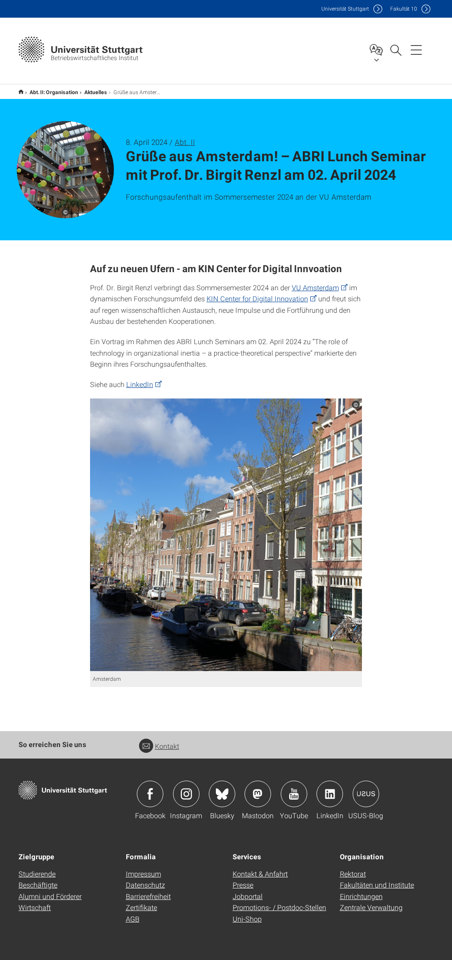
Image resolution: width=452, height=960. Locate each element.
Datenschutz (145, 884)
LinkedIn (139, 384)
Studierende (37, 873)
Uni (345, 8)
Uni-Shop (247, 918)
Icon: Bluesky (222, 794)
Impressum (143, 873)
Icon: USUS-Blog (366, 794)
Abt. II (185, 142)
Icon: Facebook (150, 794)
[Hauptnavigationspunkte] (416, 49)
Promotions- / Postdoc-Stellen (279, 907)
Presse (243, 884)
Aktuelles (95, 91)
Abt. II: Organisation (54, 91)
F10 (403, 8)
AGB (132, 918)
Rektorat (353, 873)
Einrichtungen (361, 896)
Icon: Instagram (186, 794)
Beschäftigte (38, 884)
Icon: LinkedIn (329, 794)
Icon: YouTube (294, 794)
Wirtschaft (35, 907)
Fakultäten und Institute (377, 884)
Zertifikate (141, 907)
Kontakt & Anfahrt (260, 873)
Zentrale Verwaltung (371, 907)
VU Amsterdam (315, 287)
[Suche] (395, 49)
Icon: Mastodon (258, 794)
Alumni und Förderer (50, 896)
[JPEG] (226, 534)
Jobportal (248, 896)
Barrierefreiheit (148, 896)
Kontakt (167, 746)
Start (21, 91)
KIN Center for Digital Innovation (257, 298)
